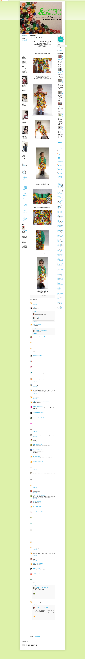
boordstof (59, 240)
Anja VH (34, 541)
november (24, 163)
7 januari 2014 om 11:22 (45, 401)
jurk (62, 278)
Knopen (59, 200)
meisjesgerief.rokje (60, 287)
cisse (58, 273)
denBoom (61, 273)
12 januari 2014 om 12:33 (37, 568)
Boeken (58, 220)
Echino (62, 260)
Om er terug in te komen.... (25, 212)
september (24, 165)
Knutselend (62, 263)
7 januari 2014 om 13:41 (44, 317)
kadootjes (59, 279)
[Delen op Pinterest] (45, 295)
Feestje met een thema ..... (25, 178)
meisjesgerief (60, 185)
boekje (62, 239)
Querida (34, 355)
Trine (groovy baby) (35, 307)
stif (62, 301)
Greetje (34, 573)
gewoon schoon (60, 198)
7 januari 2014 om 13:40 (44, 313)
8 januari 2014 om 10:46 (38, 541)
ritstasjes (61, 250)
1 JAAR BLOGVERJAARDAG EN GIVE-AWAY (25, 205)
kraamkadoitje (59, 282)
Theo (62, 205)
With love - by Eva (35, 495)
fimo (61, 274)
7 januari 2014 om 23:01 (37, 501)
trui (60, 216)
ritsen (59, 297)
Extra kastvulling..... (25, 198)
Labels (62, 203)
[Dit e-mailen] (41, 295)
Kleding (59, 184)
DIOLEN (60, 234)
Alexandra (34, 360)
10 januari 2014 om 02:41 (39, 563)
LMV (59, 236)
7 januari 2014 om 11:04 (42, 336)
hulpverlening (59, 196)
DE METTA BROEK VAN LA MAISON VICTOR (60, 178)
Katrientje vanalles (35, 417)
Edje (33, 568)
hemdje (61, 211)
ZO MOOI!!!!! (62, 92)
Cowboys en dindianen (36, 439)
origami (58, 293)
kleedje (59, 186)
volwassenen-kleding (60, 255)
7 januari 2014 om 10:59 (42, 307)
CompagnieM (59, 225)
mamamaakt (34, 406)
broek (60, 201)
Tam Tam (34, 444)
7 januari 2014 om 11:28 (41, 412)
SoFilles (59, 160)
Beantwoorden (35, 304)
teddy (62, 302)
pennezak (61, 294)
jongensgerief (59, 192)
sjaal (58, 216)
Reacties (35, 311)
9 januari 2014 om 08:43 (39, 558)
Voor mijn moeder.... (24, 217)
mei (23, 170)
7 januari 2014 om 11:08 (38, 355)
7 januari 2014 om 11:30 (41, 417)
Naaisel (61, 193)
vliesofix (62, 254)
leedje (62, 284)
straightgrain (59, 302)
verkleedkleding (60, 253)
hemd (58, 211)
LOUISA (58, 227)
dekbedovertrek (59, 241)
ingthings (59, 157)
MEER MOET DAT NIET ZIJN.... (25, 210)
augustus (24, 166)
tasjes (58, 207)
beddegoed (59, 239)
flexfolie (60, 206)
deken (62, 241)
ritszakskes (59, 251)
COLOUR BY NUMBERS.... (25, 188)
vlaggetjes (59, 254)
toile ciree (59, 203)
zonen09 (62, 207)
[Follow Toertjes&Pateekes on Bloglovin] (24, 36)
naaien (59, 183)
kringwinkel (59, 222)
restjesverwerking (60, 215)
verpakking (59, 308)
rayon (62, 296)
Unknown (34, 506)
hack (60, 244)
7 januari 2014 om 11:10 (39, 360)
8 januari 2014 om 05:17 (38, 529)
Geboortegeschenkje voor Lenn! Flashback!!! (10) (60, 162)
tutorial (62, 232)
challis (61, 272)
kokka (62, 245)
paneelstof (61, 293)
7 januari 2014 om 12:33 (42, 439)
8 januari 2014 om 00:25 (39, 511)
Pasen (61, 236)
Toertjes (58, 269)
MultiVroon (34, 558)
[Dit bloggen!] (42, 295)
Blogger (48, 647)
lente (60, 229)
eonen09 (59, 274)
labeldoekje (59, 284)
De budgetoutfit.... (25, 180)
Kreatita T (34, 324)
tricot (60, 195)
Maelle (58, 265)
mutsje (62, 230)
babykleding (62, 270)
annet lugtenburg (35, 389)
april (23, 171)
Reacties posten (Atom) (38, 636)
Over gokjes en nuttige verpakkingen (25, 186)
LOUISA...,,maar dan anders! (25, 176)
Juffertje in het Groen (36, 336)
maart (24, 172)
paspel (58, 249)
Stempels (59, 205)
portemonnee (59, 296)
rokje (58, 191)
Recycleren (61, 188)
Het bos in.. (59, 158)
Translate (60, 48)
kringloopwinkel (60, 189)
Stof (62, 186)
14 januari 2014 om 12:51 (38, 573)
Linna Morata (60, 264)
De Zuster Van (60, 176)
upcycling (62, 306)
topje (61, 212)
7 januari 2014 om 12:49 (38, 449)
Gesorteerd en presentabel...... (25, 215)
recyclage (61, 249)
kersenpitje (62, 279)
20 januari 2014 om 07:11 (44, 587)
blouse (61, 217)
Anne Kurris (60, 224)
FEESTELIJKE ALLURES (25, 195)
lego (62, 222)
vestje (62, 308)
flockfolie (59, 221)
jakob (58, 278)
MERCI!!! (24, 197)
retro (58, 193)
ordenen (58, 212)
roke (61, 297)
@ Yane (59, 154)
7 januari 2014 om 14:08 (39, 466)
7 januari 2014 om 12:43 (39, 444)
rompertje (62, 251)
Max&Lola (61, 265)
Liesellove (34, 466)
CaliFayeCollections (60, 258)
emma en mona (60, 173)
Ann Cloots (34, 461)
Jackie (62, 225)
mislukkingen (59, 230)
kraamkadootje (59, 202)
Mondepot (60, 208)
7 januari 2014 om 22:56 (41, 495)
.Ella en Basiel (45, 290)
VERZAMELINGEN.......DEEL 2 (25, 208)
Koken (62, 235)
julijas (60, 278)
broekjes (58, 272)
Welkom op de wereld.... (25, 219)
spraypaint (59, 301)
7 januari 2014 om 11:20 (41, 389)
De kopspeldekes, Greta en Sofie (37, 401)
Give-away (61, 187)
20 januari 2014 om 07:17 (44, 607)
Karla (33, 529)
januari (24, 174)
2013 (23, 222)
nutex (62, 292)
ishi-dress (61, 277)
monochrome (59, 292)
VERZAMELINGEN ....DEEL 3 (25, 200)
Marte (33, 456)
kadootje (60, 190)
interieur (58, 277)
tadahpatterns (59, 232)
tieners (61, 303)
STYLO (61, 227)
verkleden (60, 307)
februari (24, 173)
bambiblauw (61, 210)
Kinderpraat (60, 226)
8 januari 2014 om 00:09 (39, 506)
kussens (59, 246)
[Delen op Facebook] (44, 295)
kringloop (62, 221)
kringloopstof (59, 283)
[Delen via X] (43, 295)
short (61, 231)
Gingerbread (59, 235)
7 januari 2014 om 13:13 (38, 456)
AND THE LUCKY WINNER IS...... (24, 193)
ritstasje (58, 250)
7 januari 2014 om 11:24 (40, 406)
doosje (61, 220)
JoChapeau (34, 511)
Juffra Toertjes (37, 313)
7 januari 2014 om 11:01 (39, 324)
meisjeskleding (59, 288)
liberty (62, 246)
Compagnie (59, 259)
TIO (33, 501)
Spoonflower (60, 268)
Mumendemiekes (35, 412)
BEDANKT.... (24, 220)
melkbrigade (59, 289)
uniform (59, 306)
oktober (24, 164)
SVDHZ (62, 200)
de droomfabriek (60, 147)
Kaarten (58, 263)
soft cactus (59, 197)
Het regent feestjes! (24, 182)
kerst (60, 245)
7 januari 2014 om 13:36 (39, 461)
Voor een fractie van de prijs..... (25, 190)
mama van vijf (60, 165)
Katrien (34, 449)
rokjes (58, 298)
